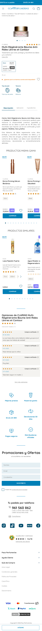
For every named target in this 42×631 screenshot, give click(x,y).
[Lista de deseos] (21, 210)
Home (4, 14)
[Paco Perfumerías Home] (18, 8)
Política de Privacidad (9, 576)
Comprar (12, 216)
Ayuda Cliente (7, 558)
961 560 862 (21, 508)
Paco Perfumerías (9, 552)
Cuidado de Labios (31, 14)
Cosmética (10, 14)
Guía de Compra (8, 563)
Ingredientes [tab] (31, 108)
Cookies (4, 586)
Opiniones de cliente (23, 541)
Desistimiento (6, 591)
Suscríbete (21, 483)
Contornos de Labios (8, 15)
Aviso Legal (6, 567)
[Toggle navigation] (3, 8)
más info (5, 57)
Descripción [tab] (8, 108)
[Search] (34, 8)
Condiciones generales (9, 572)
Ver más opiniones (21, 382)
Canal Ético (5, 581)
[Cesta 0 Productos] (38, 8)
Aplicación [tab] (20, 108)
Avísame (21, 628)
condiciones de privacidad (19, 489)
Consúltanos (16, 516)
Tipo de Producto (20, 14)
